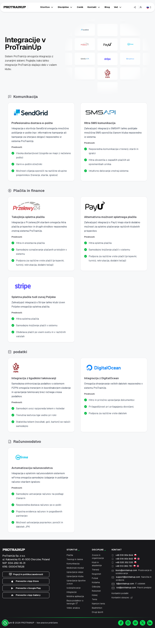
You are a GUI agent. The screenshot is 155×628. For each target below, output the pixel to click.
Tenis (94, 599)
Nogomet (96, 574)
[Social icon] (121, 623)
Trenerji (95, 569)
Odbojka (96, 586)
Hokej (94, 595)
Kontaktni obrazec (120, 597)
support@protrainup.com (134, 578)
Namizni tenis (98, 603)
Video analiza (73, 607)
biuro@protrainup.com (134, 572)
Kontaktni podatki (120, 593)
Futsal (95, 578)
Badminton (97, 607)
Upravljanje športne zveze (76, 582)
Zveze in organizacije (98, 557)
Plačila (70, 555)
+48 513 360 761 (123, 566)
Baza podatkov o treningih (75, 602)
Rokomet (96, 591)
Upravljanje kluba (75, 576)
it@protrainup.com (130, 583)
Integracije (72, 592)
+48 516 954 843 (124, 558)
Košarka (96, 582)
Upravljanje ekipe (75, 572)
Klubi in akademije (97, 564)
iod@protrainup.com (133, 587)
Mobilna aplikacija (75, 596)
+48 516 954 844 (124, 555)
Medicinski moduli (75, 567)
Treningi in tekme (75, 559)
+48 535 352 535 (124, 562)
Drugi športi (97, 612)
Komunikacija (73, 563)
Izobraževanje (74, 587)
